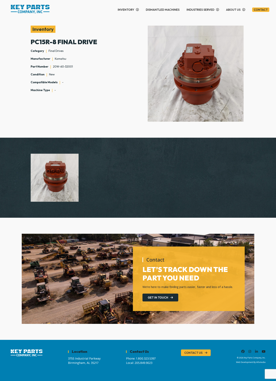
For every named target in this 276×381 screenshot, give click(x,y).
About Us (233, 10)
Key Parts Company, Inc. (254, 357)
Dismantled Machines (163, 10)
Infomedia (260, 362)
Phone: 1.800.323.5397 (141, 358)
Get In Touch (158, 297)
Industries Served (200, 10)
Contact (261, 10)
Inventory (126, 10)
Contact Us (193, 353)
